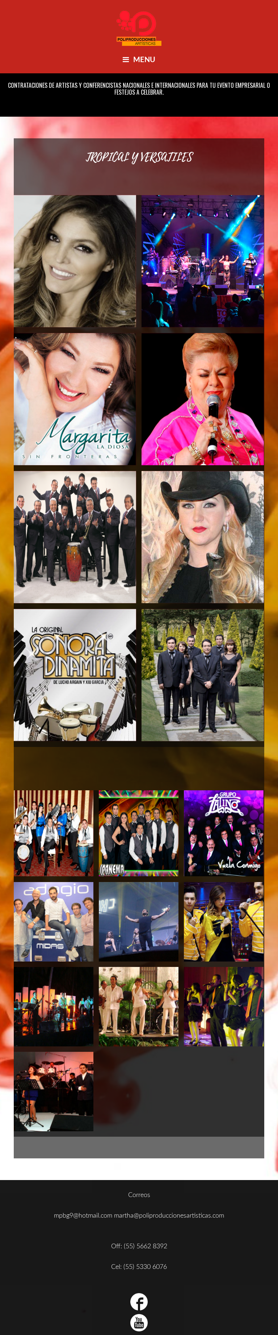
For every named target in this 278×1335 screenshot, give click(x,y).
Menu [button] (144, 60)
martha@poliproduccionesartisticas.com (169, 1216)
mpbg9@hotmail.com (83, 1216)
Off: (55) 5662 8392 (139, 1246)
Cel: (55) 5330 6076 (139, 1267)
